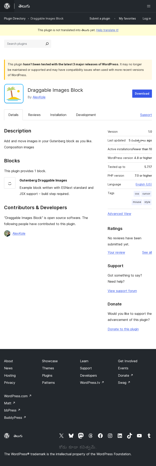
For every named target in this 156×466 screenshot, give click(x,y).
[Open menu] (149, 6)
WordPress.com (18, 396)
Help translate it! (107, 30)
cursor (146, 193)
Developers (88, 375)
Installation (58, 115)
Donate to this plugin (123, 329)
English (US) (144, 184)
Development (86, 115)
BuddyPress (15, 418)
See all (147, 252)
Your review (116, 252)
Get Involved (128, 361)
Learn (84, 361)
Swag (124, 383)
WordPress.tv (92, 383)
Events (123, 368)
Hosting (10, 375)
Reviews (34, 115)
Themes (48, 368)
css (137, 193)
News (8, 368)
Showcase (50, 361)
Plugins (47, 375)
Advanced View (119, 214)
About (8, 361)
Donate (125, 375)
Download (142, 93)
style (147, 201)
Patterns (48, 383)
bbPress (12, 410)
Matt (9, 403)
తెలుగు (18, 436)
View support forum (122, 291)
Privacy (9, 383)
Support (146, 115)
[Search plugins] (47, 44)
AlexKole (39, 97)
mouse (137, 201)
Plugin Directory (15, 18)
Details (13, 115)
